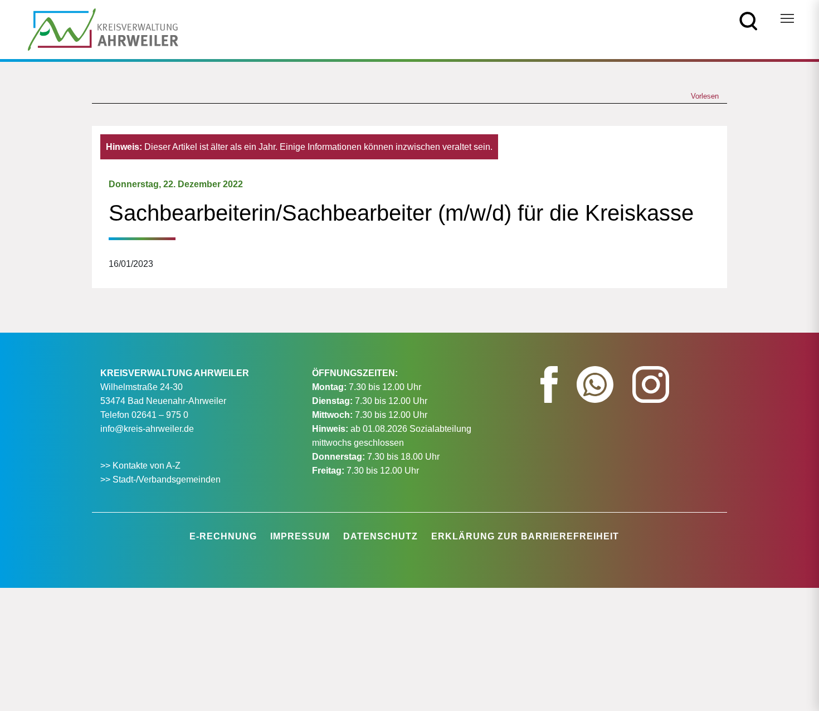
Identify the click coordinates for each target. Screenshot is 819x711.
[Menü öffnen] (787, 18)
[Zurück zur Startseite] (103, 28)
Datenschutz (380, 536)
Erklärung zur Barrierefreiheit (525, 536)
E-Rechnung (223, 536)
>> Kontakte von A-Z (141, 465)
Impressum (300, 536)
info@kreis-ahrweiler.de (147, 429)
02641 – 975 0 (159, 415)
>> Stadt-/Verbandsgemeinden (160, 479)
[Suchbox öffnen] (748, 20)
